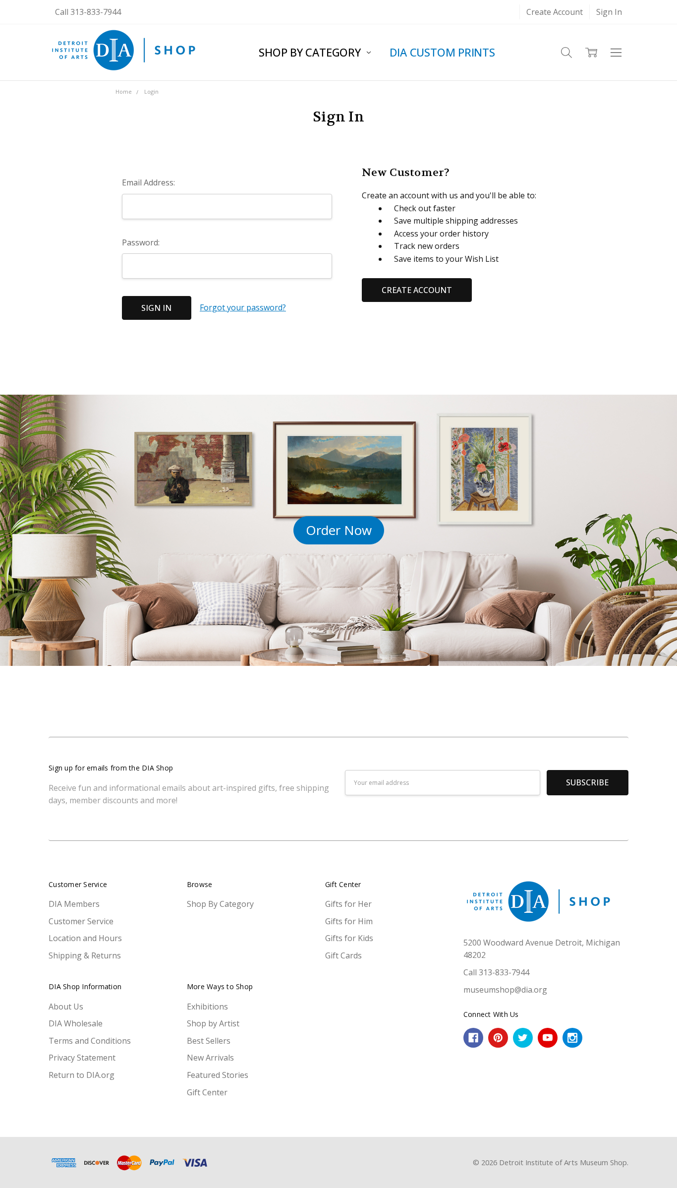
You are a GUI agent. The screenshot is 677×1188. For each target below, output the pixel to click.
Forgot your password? (243, 307)
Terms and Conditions (90, 1040)
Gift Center (207, 1092)
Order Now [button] (339, 530)
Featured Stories (217, 1074)
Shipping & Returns (85, 955)
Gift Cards (343, 955)
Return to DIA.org (81, 1074)
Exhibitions (207, 1006)
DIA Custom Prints (442, 52)
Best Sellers (208, 1040)
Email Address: (148, 182)
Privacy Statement (82, 1057)
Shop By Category (311, 52)
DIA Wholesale (76, 1023)
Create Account (554, 11)
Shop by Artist (213, 1023)
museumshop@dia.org (505, 989)
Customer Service (81, 921)
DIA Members (74, 903)
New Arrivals (210, 1057)
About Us (66, 1006)
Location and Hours (85, 938)
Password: (141, 242)
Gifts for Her (348, 903)
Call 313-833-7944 (88, 11)
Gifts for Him (349, 921)
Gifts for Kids (349, 938)
